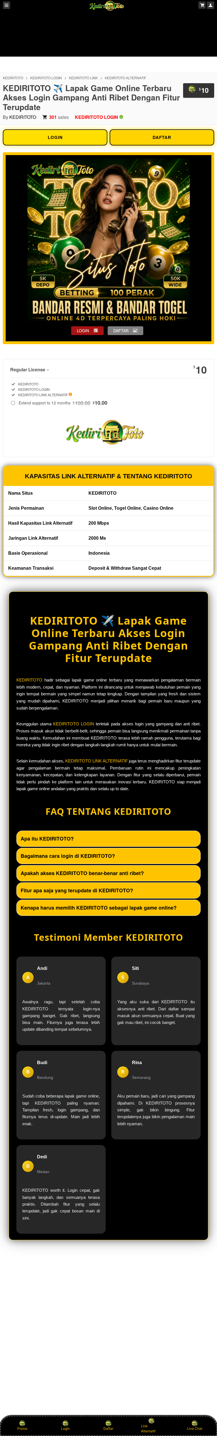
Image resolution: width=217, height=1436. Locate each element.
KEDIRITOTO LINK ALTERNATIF (96, 761)
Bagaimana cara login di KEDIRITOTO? (68, 856)
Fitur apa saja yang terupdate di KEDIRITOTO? (77, 890)
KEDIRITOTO (13, 77)
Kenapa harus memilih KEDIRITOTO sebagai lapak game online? (99, 907)
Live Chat (194, 1428)
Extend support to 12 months (63, 402)
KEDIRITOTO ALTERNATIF (125, 77)
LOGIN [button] (83, 330)
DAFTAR (162, 137)
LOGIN (55, 137)
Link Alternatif (148, 1428)
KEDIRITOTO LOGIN (46, 77)
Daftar (108, 1428)
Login (65, 1428)
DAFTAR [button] (121, 330)
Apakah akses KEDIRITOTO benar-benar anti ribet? (82, 873)
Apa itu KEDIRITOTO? (47, 838)
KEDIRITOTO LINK (83, 77)
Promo (22, 1428)
